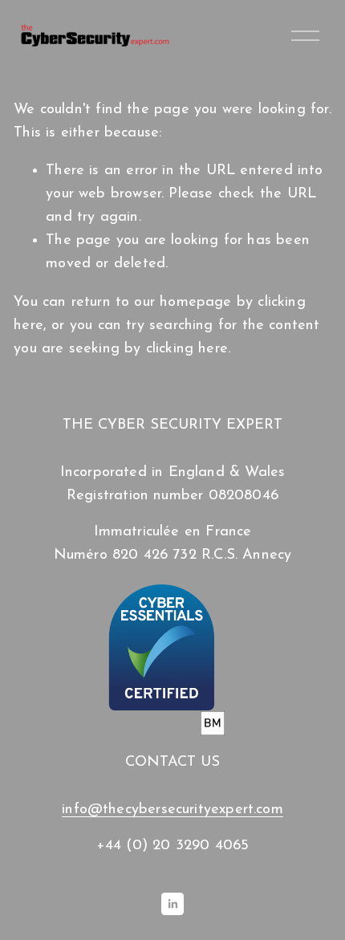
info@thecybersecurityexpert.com (172, 809)
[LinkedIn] (172, 904)
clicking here (187, 348)
